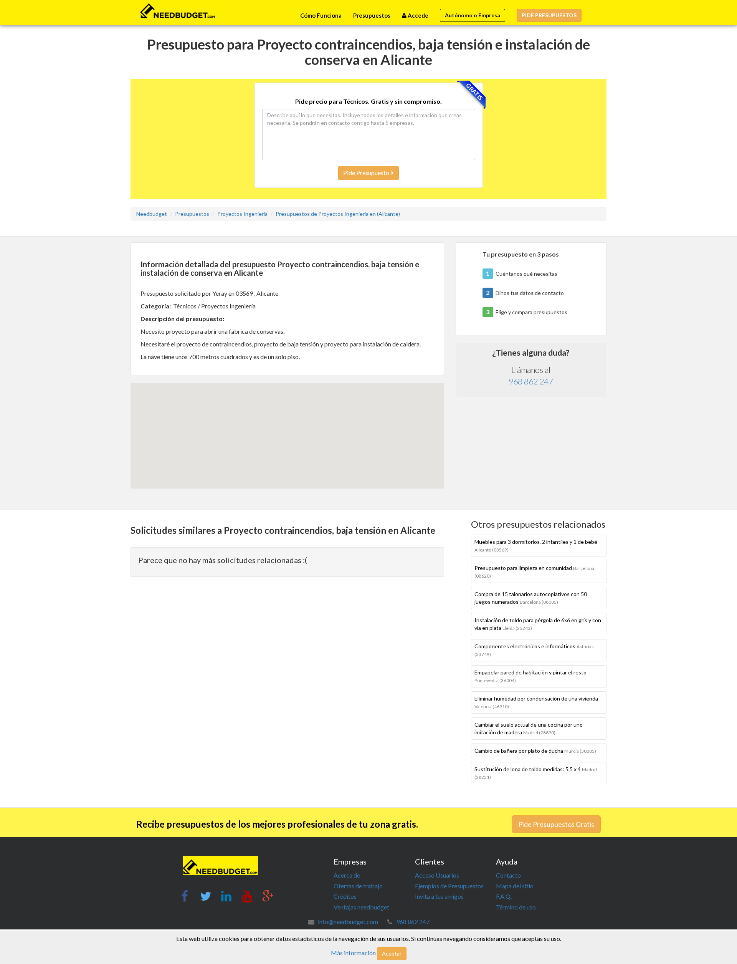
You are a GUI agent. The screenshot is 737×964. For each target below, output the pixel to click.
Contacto (508, 875)
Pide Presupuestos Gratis (556, 824)
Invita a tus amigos (439, 896)
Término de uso (516, 907)
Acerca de (347, 875)
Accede (417, 15)
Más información (353, 952)
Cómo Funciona (321, 15)
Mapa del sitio (515, 885)
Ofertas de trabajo (358, 885)
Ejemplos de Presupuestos (449, 885)
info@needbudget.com (348, 921)
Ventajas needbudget (361, 907)
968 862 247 (531, 381)
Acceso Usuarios (437, 875)
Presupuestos (371, 15)
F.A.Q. (504, 896)
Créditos (345, 896)
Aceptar (392, 953)
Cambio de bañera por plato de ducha (535, 750)
